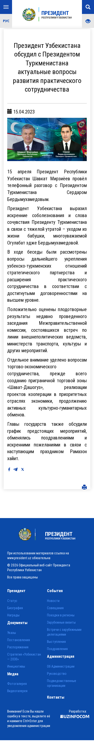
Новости (53, 601)
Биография (15, 608)
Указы (11, 633)
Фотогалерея (17, 684)
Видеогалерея (17, 691)
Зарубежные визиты (61, 622)
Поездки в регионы (60, 615)
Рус (6, 21)
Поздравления (57, 649)
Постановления (18, 640)
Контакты (55, 697)
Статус (12, 601)
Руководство (57, 673)
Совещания (55, 608)
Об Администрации (60, 666)
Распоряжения (17, 647)
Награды (13, 615)
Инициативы (16, 666)
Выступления (56, 641)
